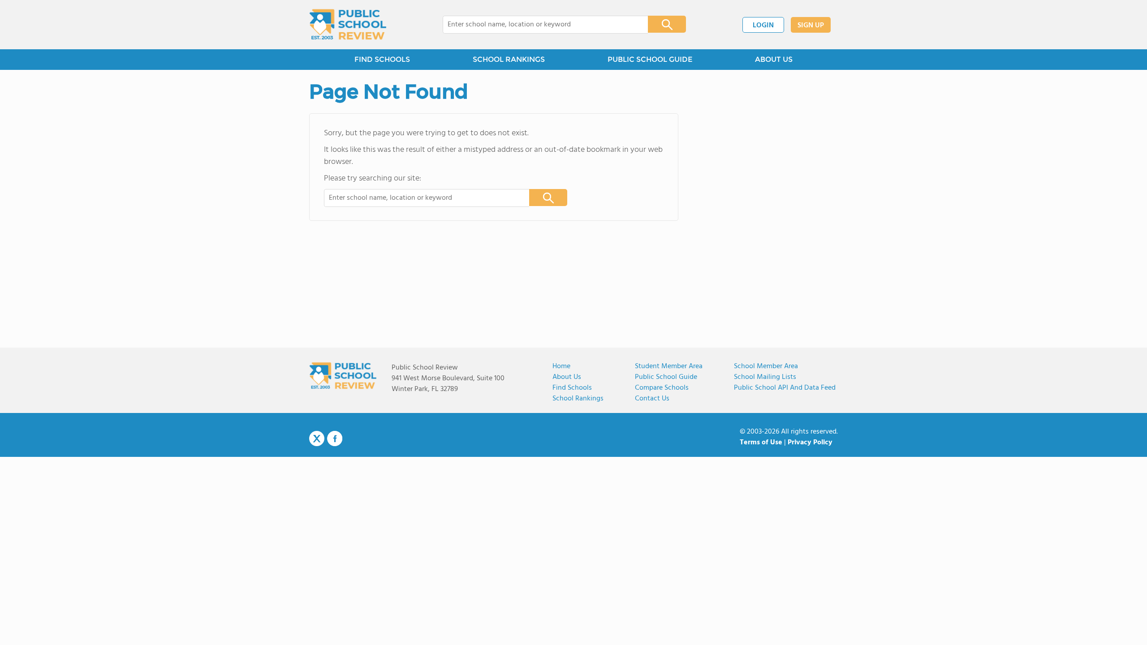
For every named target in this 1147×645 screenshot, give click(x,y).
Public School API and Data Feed (785, 388)
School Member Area (766, 366)
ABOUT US (774, 59)
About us (566, 377)
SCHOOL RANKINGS (509, 59)
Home (561, 366)
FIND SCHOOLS (382, 59)
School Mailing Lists (765, 377)
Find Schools (572, 388)
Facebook (334, 438)
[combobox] (539, 25)
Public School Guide (666, 377)
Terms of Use (761, 442)
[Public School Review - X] (316, 439)
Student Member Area (669, 366)
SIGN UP (811, 25)
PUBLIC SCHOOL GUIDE (650, 59)
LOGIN (763, 25)
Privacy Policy (810, 442)
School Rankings (578, 398)
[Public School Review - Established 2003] (347, 24)
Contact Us (652, 398)
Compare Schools (662, 388)
